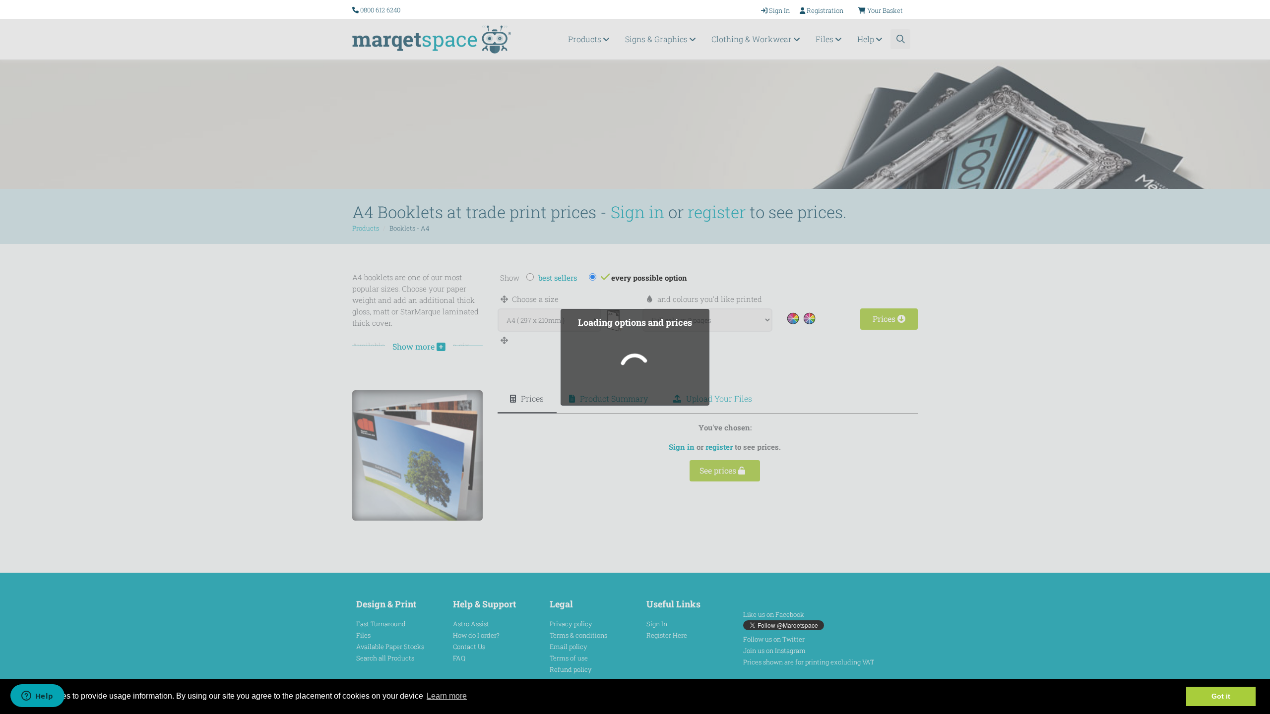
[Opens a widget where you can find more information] (37, 696)
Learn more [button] (447, 696)
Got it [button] (1220, 696)
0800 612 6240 (380, 9)
